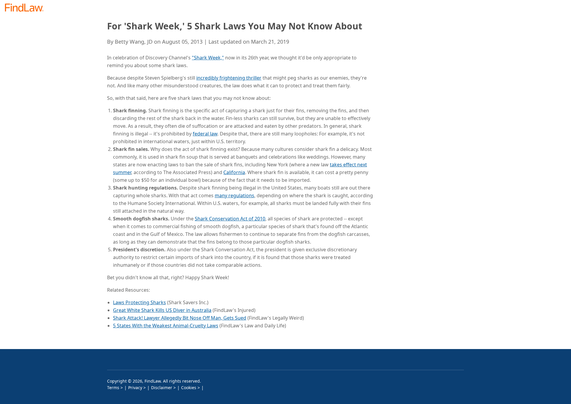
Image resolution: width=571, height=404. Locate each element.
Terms (113, 387)
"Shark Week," (208, 57)
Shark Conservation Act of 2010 (230, 218)
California (234, 172)
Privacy (135, 387)
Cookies (188, 387)
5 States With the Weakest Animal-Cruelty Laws (165, 325)
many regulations (234, 195)
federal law (205, 133)
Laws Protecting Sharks (139, 302)
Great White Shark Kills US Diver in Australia (162, 310)
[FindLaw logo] (26, 8)
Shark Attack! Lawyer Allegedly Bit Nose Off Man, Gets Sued (179, 318)
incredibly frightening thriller (228, 78)
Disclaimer (161, 387)
